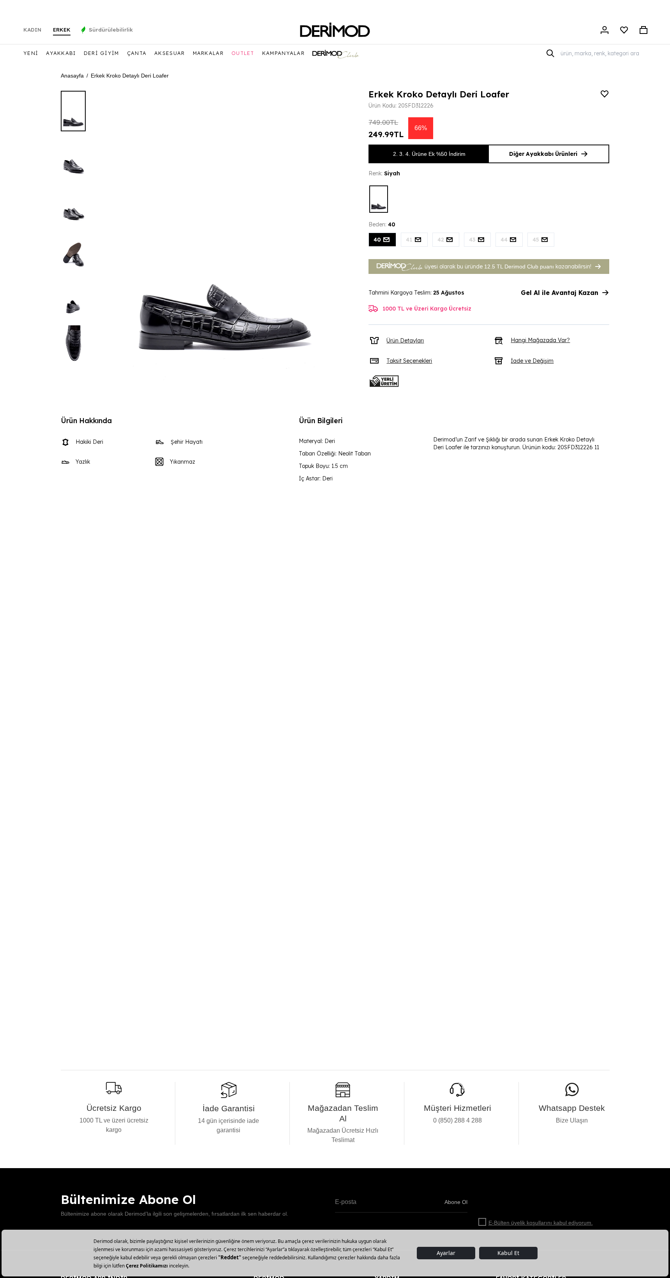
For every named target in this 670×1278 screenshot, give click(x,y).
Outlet (242, 53)
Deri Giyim (101, 53)
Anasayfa (72, 75)
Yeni (30, 53)
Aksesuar (169, 53)
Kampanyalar (283, 53)
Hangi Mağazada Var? (540, 340)
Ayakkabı (61, 53)
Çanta (137, 53)
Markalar (208, 53)
